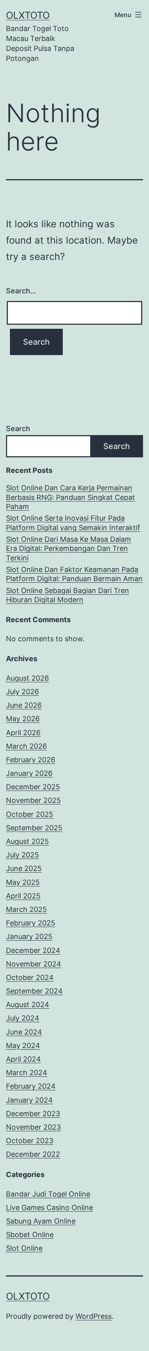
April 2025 (23, 896)
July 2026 (22, 691)
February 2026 (30, 760)
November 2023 (33, 1127)
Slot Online (24, 1248)
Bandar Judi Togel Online (48, 1194)
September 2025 (34, 828)
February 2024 (31, 1086)
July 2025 (22, 855)
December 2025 (33, 787)
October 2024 (30, 977)
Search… (21, 291)
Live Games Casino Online (49, 1207)
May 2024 (23, 1045)
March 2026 (26, 746)
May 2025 (23, 882)
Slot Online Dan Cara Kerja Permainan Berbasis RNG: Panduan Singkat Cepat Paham (70, 497)
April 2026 (23, 732)
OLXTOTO (28, 15)
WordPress (93, 1316)
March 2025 (26, 909)
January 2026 (29, 773)
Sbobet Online (30, 1234)
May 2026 (23, 719)
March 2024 (26, 1072)
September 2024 (34, 991)
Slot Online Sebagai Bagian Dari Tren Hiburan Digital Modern (67, 595)
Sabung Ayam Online (40, 1221)
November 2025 (33, 800)
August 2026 (27, 678)
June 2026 (24, 705)
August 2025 (27, 841)
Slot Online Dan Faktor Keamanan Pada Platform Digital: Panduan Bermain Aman (74, 574)
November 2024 (33, 964)
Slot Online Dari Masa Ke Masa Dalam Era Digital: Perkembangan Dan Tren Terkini (68, 548)
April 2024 (23, 1059)
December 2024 (33, 950)
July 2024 (22, 1018)
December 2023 (33, 1113)
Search (18, 428)
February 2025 (30, 923)
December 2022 (33, 1154)
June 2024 (24, 1032)
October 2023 (29, 1140)
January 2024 (29, 1100)
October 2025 (29, 814)
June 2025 (24, 868)
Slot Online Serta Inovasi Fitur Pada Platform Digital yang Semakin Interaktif (73, 522)
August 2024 (27, 1004)
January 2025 (29, 936)
